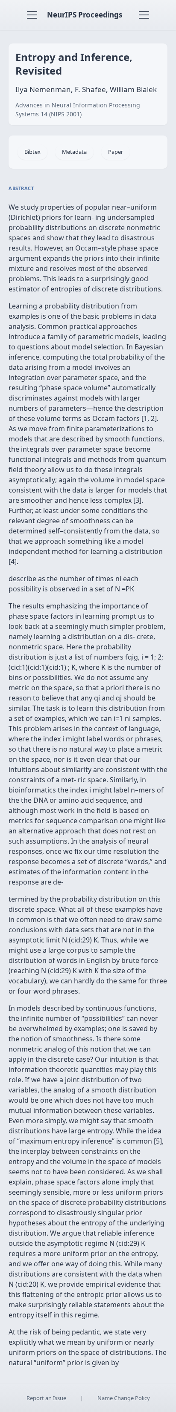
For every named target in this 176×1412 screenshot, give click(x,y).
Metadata (74, 152)
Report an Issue (46, 1398)
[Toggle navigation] (32, 15)
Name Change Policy (123, 1398)
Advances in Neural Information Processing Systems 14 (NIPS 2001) (77, 109)
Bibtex (32, 152)
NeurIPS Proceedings (84, 15)
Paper (115, 152)
